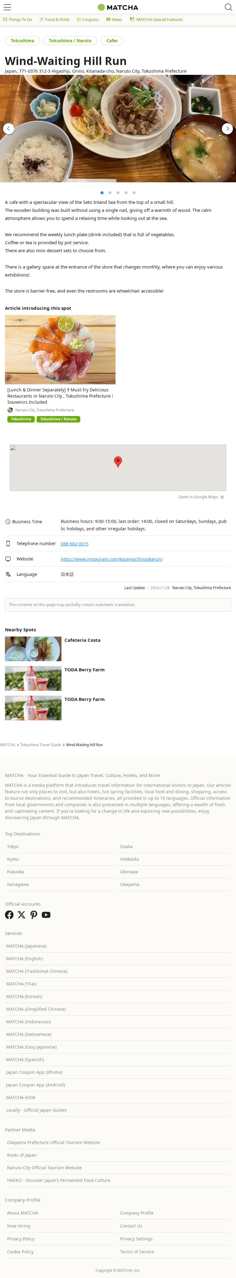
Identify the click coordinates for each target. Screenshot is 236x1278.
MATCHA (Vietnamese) (28, 1034)
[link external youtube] (47, 916)
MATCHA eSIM (20, 1097)
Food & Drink (57, 19)
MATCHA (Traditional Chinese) (36, 971)
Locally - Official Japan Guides (36, 1110)
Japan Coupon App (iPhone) (34, 1072)
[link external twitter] (22, 916)
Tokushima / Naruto (70, 40)
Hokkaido (129, 859)
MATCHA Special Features (159, 19)
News (117, 19)
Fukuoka (15, 872)
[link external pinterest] (35, 916)
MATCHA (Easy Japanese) (31, 1047)
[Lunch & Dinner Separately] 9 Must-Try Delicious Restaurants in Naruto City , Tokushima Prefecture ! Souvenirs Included (60, 396)
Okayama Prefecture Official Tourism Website (53, 1142)
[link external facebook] (10, 916)
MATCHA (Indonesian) (28, 1022)
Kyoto (12, 859)
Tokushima (22, 40)
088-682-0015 (74, 544)
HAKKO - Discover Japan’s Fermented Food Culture (58, 1180)
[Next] (227, 128)
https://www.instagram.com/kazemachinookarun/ (112, 559)
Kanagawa (18, 884)
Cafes (112, 40)
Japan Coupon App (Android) (35, 1085)
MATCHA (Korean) (24, 996)
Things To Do (20, 19)
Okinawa (129, 872)
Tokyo (12, 846)
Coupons (90, 19)
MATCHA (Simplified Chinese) (36, 1009)
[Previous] (8, 128)
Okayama (129, 884)
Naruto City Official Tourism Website (44, 1168)
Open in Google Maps (198, 496)
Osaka (126, 846)
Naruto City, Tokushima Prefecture (44, 410)
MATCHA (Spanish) (25, 1059)
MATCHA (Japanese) (26, 946)
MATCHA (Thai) (21, 984)
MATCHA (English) (24, 958)
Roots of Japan (22, 1155)
